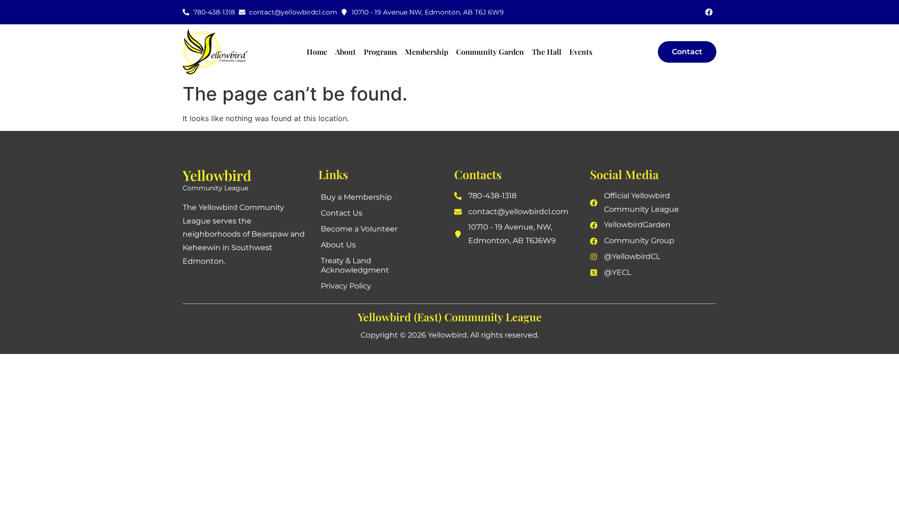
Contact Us (341, 213)
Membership (426, 52)
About (345, 52)
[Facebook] (708, 12)
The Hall (546, 52)
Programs (380, 52)
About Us (338, 244)
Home (317, 52)
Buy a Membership (356, 197)
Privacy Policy (346, 285)
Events (580, 52)
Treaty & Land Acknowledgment (355, 265)
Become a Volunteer (359, 228)
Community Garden (490, 52)
